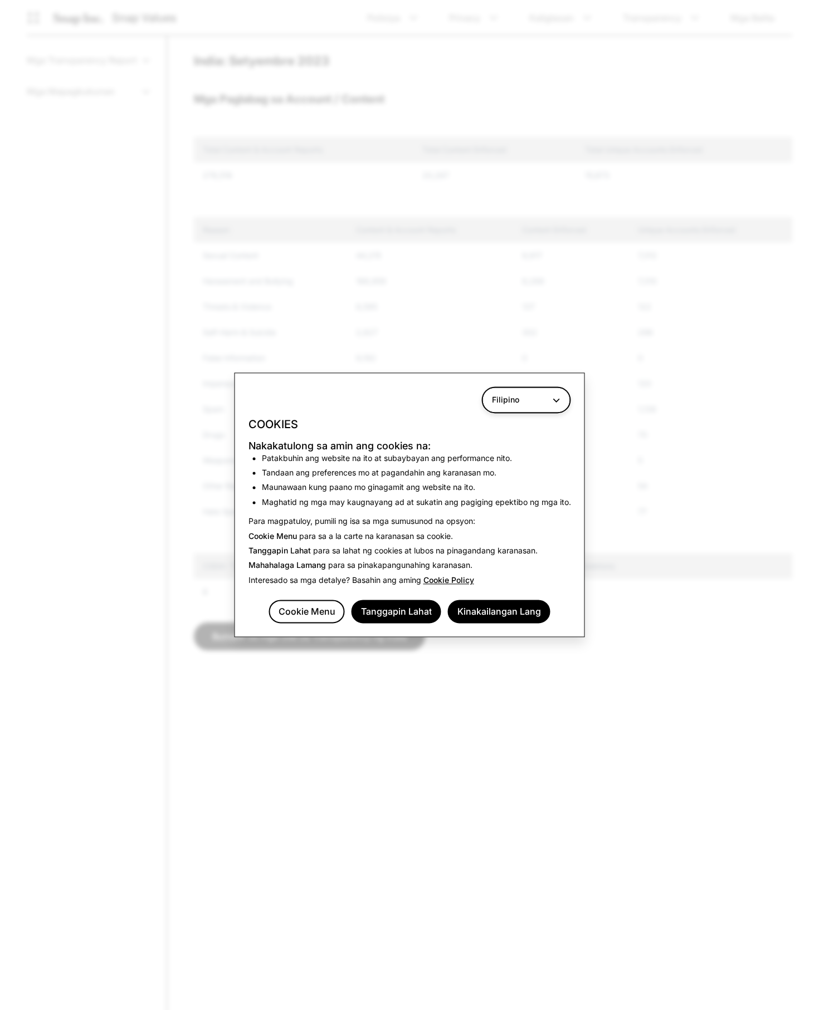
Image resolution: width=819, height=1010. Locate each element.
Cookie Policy (448, 580)
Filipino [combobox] (505, 399)
